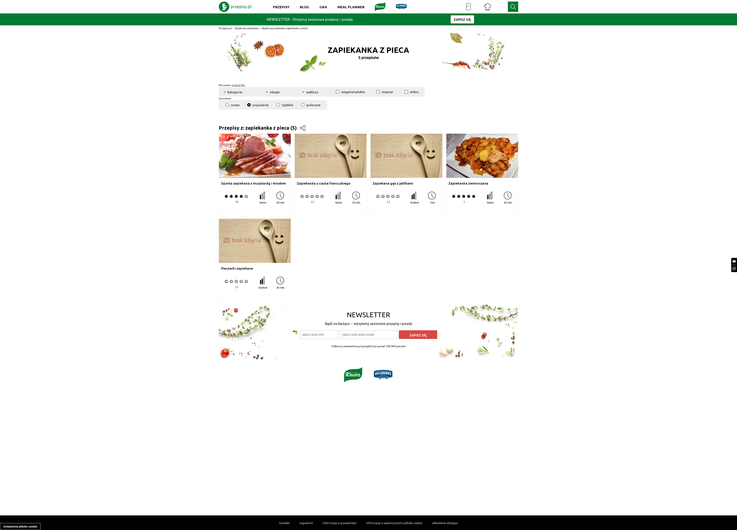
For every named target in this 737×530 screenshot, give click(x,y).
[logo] (235, 7)
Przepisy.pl (225, 28)
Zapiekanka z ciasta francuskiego (323, 183)
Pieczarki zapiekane (237, 268)
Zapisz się (418, 335)
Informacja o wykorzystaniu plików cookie (394, 522)
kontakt (284, 522)
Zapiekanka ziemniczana (468, 183)
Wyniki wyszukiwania (247, 28)
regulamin (306, 522)
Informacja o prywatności (340, 522)
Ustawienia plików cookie (20, 526)
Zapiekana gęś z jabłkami (393, 183)
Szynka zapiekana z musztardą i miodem (253, 183)
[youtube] (734, 261)
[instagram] (734, 268)
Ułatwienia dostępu (445, 522)
